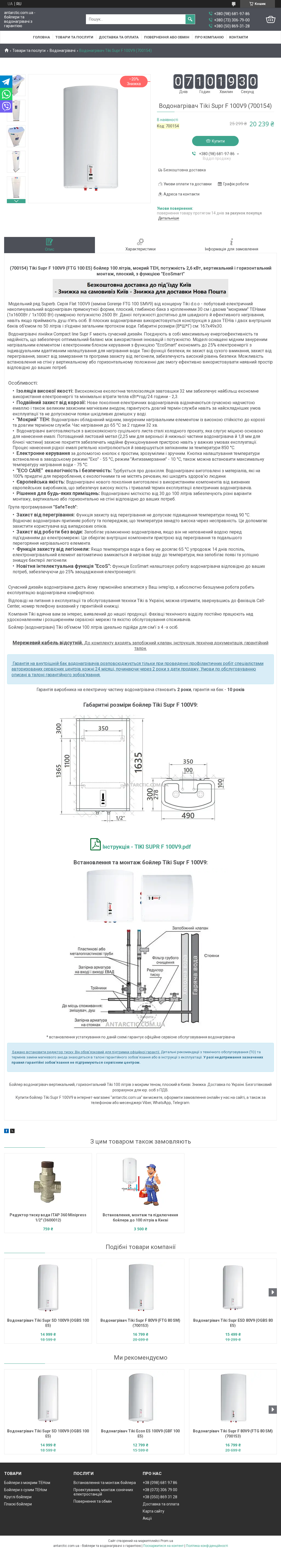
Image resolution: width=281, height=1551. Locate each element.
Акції (147, 1518)
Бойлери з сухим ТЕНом (25, 1490)
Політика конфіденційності (207, 1546)
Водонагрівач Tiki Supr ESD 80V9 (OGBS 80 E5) (233, 1323)
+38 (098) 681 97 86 (160, 1482)
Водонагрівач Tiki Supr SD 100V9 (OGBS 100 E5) (48, 1323)
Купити (218, 141)
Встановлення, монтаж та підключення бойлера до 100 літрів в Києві (140, 1217)
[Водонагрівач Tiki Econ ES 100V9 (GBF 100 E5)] (140, 1398)
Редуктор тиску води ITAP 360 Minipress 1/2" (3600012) (48, 1217)
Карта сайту (153, 1511)
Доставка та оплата (119, 37)
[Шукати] (190, 19)
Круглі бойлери (18, 1497)
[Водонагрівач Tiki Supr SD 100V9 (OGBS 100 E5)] (48, 1287)
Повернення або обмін (166, 37)
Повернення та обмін (93, 1501)
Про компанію (209, 37)
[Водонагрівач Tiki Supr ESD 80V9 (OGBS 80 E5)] (233, 1287)
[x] (12, 1132)
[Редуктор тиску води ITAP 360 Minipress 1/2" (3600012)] (48, 1182)
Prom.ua (167, 1541)
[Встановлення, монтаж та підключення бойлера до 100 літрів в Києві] (140, 1182)
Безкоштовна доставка (185, 170)
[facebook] (6, 1132)
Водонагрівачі (62, 50)
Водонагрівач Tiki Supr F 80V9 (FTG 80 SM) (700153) (140, 1323)
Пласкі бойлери (18, 1504)
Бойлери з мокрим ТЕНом (27, 1482)
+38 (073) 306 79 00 (160, 1490)
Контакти (238, 37)
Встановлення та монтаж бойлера (105, 1482)
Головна (41, 37)
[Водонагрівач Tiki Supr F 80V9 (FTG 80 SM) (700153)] (140, 1287)
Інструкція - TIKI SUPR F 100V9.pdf (147, 846)
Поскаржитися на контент (163, 1546)
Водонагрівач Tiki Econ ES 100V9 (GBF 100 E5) (140, 1433)
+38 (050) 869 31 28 (160, 1497)
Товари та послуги (74, 37)
